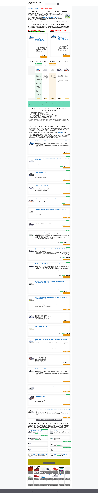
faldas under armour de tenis (48, 17)
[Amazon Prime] (46, 55)
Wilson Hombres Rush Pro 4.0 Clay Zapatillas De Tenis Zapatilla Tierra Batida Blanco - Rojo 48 (39, 454)
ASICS (60, 65)
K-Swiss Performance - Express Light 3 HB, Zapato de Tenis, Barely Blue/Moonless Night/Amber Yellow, (52, 409)
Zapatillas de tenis (37, 8)
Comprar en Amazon (66, 153)
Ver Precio (38, 98)
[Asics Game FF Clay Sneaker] (31, 359)
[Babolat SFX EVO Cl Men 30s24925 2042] (31, 224)
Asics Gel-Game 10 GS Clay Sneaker (41, 172)
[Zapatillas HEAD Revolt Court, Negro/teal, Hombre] (51, 455)
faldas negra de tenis (57, 17)
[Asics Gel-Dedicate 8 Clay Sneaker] (31, 329)
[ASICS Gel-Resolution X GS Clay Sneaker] (31, 316)
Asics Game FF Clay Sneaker (40, 396)
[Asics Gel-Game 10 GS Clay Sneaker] (31, 175)
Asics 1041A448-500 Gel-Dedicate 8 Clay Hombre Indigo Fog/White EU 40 (47, 198)
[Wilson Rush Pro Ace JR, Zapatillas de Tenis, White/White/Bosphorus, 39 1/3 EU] (31, 235)
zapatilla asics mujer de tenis (64, 123)
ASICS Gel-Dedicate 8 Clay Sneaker (59, 430)
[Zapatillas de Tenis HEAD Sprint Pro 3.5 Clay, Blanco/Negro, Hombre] (31, 389)
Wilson (38, 65)
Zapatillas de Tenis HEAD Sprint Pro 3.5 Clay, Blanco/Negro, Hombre (46, 386)
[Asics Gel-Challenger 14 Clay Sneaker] (60, 70)
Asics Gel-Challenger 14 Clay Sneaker (41, 185)
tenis (32, 8)
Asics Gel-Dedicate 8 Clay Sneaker (41, 326)
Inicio (29, 8)
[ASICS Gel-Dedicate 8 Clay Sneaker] (51, 432)
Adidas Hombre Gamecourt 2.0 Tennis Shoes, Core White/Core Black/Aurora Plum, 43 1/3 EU (50, 209)
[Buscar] (58, 4)
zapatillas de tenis (60, 132)
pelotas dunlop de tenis (36, 124)
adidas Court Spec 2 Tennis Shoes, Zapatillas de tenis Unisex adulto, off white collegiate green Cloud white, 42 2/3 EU (52, 159)
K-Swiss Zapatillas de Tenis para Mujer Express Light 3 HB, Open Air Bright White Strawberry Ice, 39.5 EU (52, 340)
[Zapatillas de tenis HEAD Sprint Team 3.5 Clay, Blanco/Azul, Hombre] (29, 443)
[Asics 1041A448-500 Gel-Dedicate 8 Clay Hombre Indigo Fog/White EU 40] (67, 70)
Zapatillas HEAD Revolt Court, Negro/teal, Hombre (61, 454)
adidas (45, 65)
